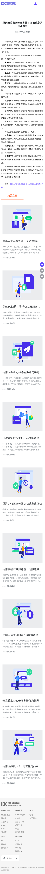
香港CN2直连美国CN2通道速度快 (22, 503)
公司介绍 (18, 844)
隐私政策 (18, 851)
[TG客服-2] (42, 270)
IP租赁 (17, 818)
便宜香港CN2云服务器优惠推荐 (20, 700)
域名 (31, 815)
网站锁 (3, 844)
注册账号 (35, 3)
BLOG (17, 841)
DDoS (3, 825)
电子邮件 (33, 818)
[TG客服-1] (42, 264)
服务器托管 (19, 822)
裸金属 (3, 818)
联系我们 (18, 848)
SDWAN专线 (20, 815)
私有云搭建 (19, 832)
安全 (3, 836)
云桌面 (3, 832)
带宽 (17, 829)
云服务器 (4, 822)
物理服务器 (5, 815)
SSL (2, 841)
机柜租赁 (18, 825)
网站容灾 (4, 848)
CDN (3, 829)
